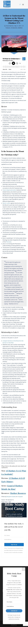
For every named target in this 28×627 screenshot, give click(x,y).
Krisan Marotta (9, 25)
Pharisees (8, 242)
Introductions (14, 28)
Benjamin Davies (11, 496)
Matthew (20, 28)
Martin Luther (6, 203)
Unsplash (20, 496)
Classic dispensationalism (9, 190)
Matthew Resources (18, 493)
